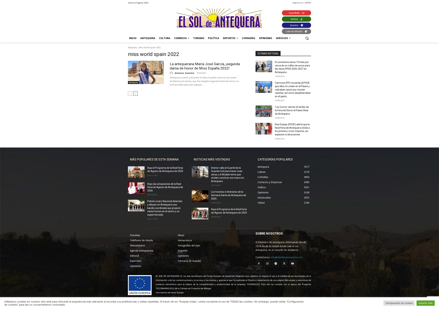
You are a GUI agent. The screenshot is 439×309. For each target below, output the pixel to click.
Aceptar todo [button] (426, 303)
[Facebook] (259, 263)
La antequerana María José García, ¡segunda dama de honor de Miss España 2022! (205, 66)
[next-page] (135, 93)
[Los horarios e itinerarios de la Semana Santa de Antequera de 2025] (200, 196)
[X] (284, 263)
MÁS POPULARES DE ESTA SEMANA (154, 159)
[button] (307, 38)
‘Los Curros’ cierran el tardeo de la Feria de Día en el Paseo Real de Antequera (292, 110)
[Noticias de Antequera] (219, 19)
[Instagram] (267, 263)
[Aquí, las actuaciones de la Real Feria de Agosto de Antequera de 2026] (136, 188)
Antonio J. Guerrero (184, 73)
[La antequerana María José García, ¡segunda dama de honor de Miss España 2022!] (146, 72)
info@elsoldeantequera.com (286, 257)
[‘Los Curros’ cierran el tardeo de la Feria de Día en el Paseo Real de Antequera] (264, 111)
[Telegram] (275, 263)
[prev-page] (130, 93)
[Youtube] (292, 263)
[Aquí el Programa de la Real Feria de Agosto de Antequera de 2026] (136, 172)
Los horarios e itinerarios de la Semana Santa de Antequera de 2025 (228, 195)
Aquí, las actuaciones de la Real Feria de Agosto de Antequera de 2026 (165, 187)
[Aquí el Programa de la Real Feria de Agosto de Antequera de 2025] (200, 213)
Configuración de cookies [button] (399, 303)
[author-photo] (172, 73)
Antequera (133, 82)
